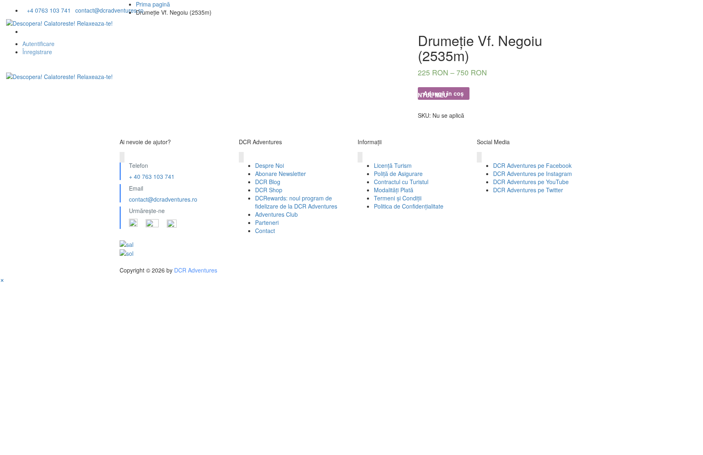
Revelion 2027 (94, 95)
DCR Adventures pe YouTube (531, 182)
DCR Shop (268, 190)
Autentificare (38, 44)
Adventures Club (276, 214)
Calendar (202, 95)
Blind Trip (256, 95)
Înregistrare (37, 52)
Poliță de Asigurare (398, 173)
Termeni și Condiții (397, 198)
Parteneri (267, 222)
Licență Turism (393, 165)
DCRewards (313, 95)
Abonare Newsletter (280, 173)
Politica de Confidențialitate (408, 206)
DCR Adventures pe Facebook (532, 165)
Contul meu (428, 95)
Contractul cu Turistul (401, 182)
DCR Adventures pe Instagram (532, 173)
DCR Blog (267, 182)
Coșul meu (370, 95)
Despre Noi (33, 95)
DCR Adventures (195, 270)
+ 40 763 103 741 (152, 176)
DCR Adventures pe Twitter (528, 190)
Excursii (151, 95)
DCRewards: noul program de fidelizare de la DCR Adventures (296, 202)
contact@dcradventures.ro (163, 199)
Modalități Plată (393, 190)
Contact (265, 230)
